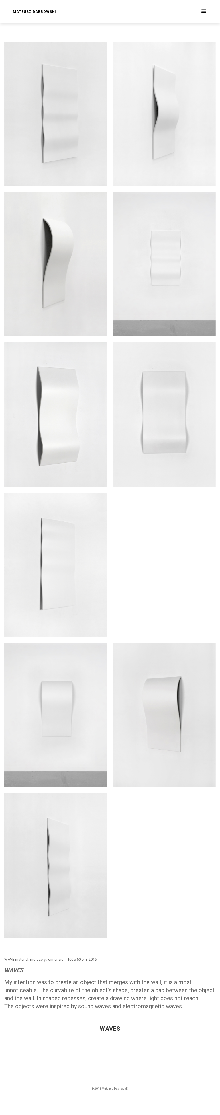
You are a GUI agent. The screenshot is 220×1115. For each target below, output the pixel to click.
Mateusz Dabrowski (34, 11)
